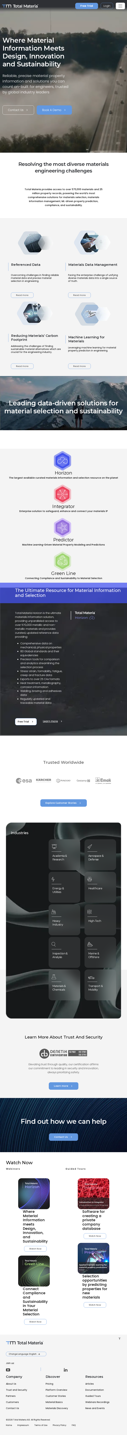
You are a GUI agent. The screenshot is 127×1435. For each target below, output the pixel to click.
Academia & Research (59, 857)
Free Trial (86, 6)
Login (107, 6)
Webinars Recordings (97, 1402)
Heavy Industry (57, 922)
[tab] (63, 465)
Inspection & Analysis (60, 955)
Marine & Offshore (93, 955)
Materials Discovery (57, 1408)
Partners (11, 1396)
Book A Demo (54, 110)
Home (9, 1425)
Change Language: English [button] (23, 1354)
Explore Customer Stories (63, 803)
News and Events (95, 1408)
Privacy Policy (59, 1425)
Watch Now (35, 1248)
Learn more (53, 721)
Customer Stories (56, 1396)
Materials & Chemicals (59, 987)
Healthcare (95, 888)
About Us (11, 1383)
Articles (89, 1383)
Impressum (23, 1425)
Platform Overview (56, 1390)
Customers (12, 1402)
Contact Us (18, 110)
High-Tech (94, 921)
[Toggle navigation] (120, 6)
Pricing (49, 1383)
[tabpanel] (63, 659)
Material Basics (54, 1402)
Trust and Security (16, 1390)
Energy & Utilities (58, 890)
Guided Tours (93, 1396)
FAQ (74, 1425)
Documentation (94, 1390)
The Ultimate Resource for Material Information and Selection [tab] (68, 593)
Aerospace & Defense (96, 857)
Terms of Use (40, 1425)
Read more (22, 295)
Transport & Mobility (95, 987)
